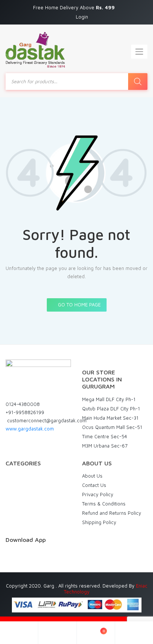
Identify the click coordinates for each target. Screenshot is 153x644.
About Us (92, 476)
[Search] (137, 81)
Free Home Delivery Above (74, 7)
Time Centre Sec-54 (104, 436)
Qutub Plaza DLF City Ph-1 (111, 409)
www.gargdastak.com (30, 429)
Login (82, 17)
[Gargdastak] (35, 50)
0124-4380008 (23, 404)
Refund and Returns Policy (111, 513)
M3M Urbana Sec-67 (104, 446)
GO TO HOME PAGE (78, 305)
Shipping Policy (99, 522)
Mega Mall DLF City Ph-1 (109, 399)
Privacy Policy (97, 494)
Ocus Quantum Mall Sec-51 (112, 427)
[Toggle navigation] (139, 52)
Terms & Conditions (104, 504)
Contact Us (94, 485)
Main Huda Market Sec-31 (110, 418)
